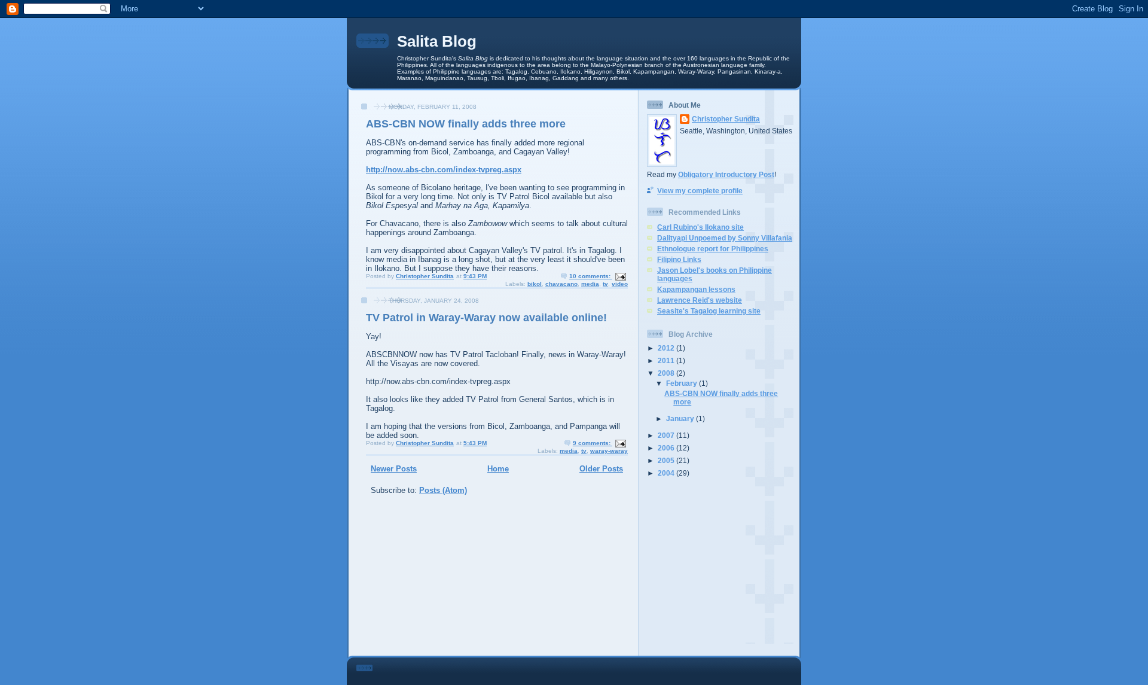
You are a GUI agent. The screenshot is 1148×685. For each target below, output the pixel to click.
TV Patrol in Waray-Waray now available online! (486, 318)
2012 (667, 348)
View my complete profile (700, 190)
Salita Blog (437, 41)
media (590, 284)
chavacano (561, 284)
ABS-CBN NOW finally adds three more (466, 124)
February (682, 383)
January (681, 418)
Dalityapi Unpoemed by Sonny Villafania (724, 238)
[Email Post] (620, 276)
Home (498, 468)
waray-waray (609, 450)
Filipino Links (679, 259)
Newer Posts (394, 468)
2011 (667, 360)
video (620, 284)
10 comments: (590, 276)
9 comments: (592, 443)
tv (605, 284)
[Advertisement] (721, 566)
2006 (667, 448)
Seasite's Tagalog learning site (709, 311)
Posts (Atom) (443, 490)
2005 (667, 460)
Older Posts (601, 468)
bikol (534, 284)
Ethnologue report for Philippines (712, 248)
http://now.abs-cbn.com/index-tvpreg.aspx (443, 169)
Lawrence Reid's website (699, 300)
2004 (667, 473)
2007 (667, 435)
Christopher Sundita (726, 119)
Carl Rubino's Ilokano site (700, 227)
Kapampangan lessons (696, 289)
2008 (667, 373)
